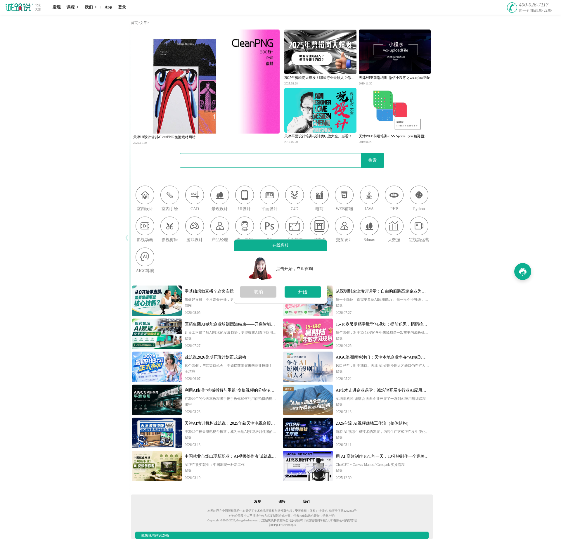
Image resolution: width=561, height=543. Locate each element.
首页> (135, 23)
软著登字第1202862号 (343, 510)
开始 (302, 291)
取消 (258, 291)
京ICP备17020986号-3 (282, 525)
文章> (144, 23)
